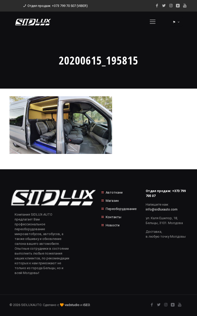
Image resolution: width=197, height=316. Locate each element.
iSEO (86, 305)
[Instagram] (171, 5)
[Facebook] (157, 5)
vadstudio (72, 305)
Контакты (113, 217)
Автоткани (114, 192)
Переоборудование (121, 209)
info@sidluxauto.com (162, 209)
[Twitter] (164, 5)
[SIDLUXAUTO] (33, 22)
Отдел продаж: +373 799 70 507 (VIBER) (57, 6)
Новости (113, 225)
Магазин (112, 201)
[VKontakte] (178, 5)
